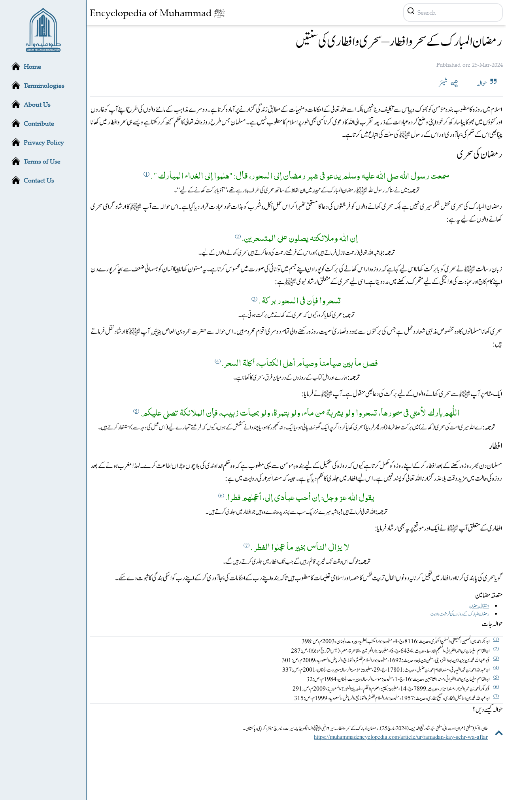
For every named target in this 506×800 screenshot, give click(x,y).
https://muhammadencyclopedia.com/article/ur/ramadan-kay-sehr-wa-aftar (401, 737)
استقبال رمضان (479, 606)
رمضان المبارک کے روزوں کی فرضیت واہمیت (459, 614)
